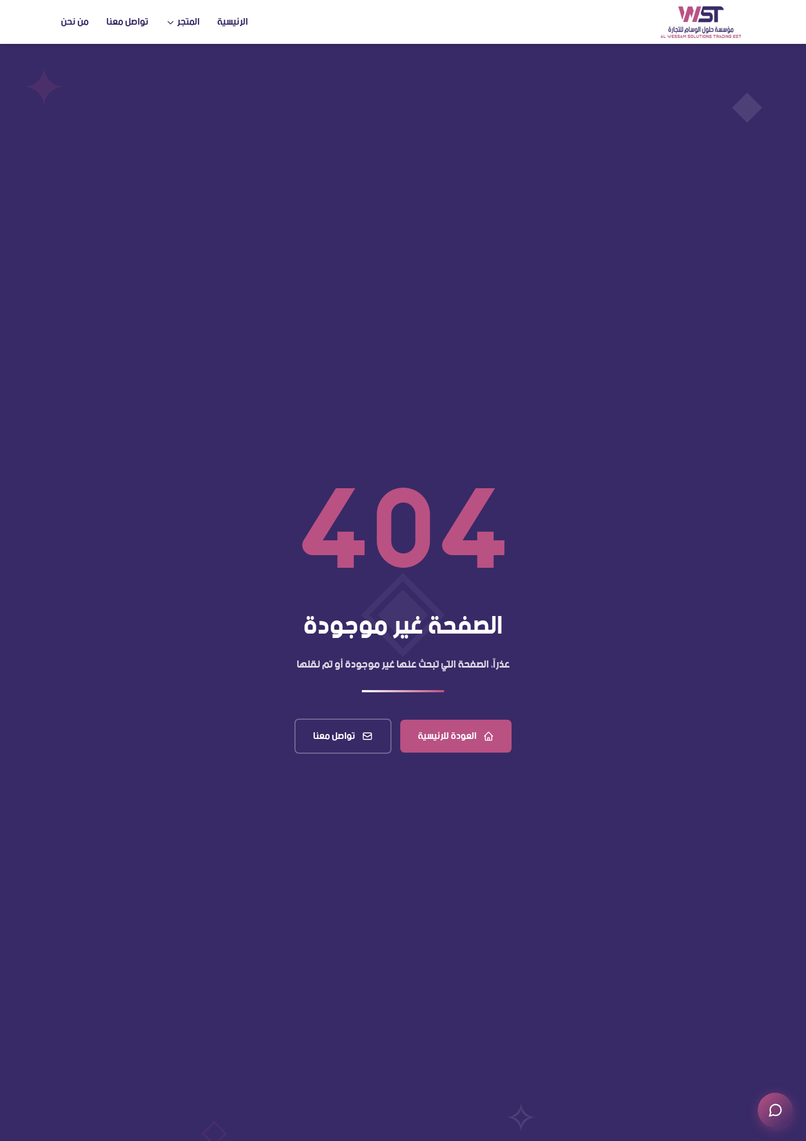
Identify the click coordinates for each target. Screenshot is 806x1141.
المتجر (188, 21)
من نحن (75, 21)
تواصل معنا (127, 21)
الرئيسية (232, 21)
